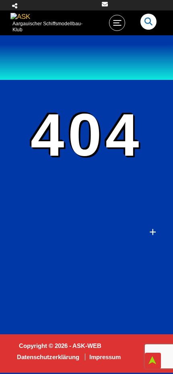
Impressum (105, 357)
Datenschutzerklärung (49, 357)
